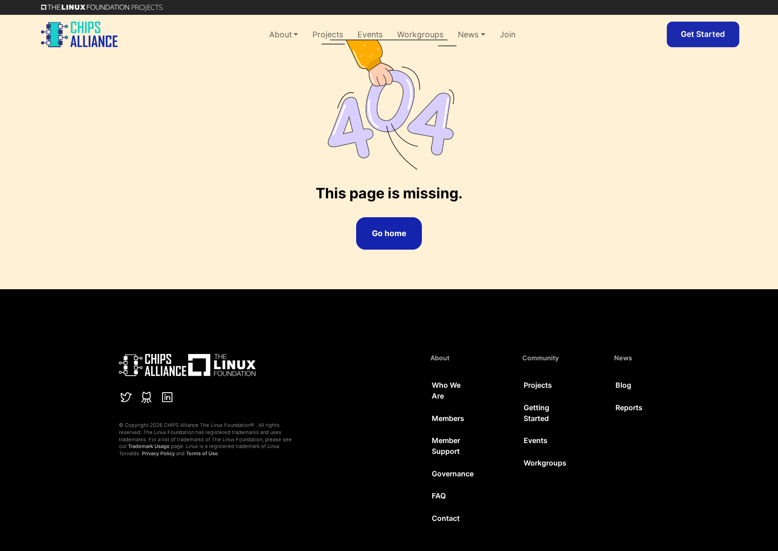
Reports (628, 407)
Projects (327, 34)
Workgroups (420, 34)
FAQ (439, 495)
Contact (446, 518)
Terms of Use (202, 453)
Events (370, 34)
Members (448, 418)
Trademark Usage (149, 446)
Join (508, 34)
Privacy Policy (158, 453)
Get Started (703, 34)
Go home (389, 233)
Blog (623, 385)
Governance (453, 473)
